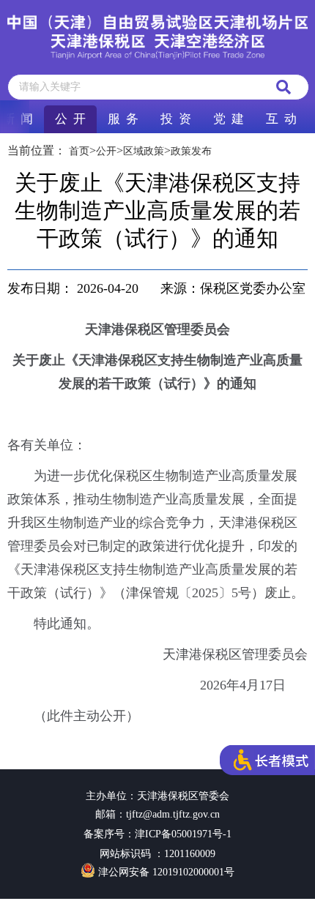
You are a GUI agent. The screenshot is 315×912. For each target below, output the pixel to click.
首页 (79, 151)
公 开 (70, 119)
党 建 (228, 119)
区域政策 (143, 151)
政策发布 (191, 151)
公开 (106, 151)
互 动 (281, 119)
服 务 (123, 119)
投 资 (175, 119)
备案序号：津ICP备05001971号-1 (157, 834)
